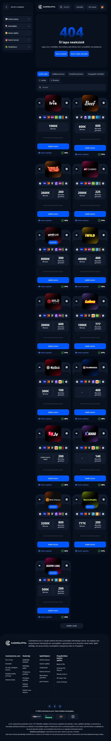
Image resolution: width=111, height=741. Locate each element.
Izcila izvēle (43, 74)
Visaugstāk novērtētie (96, 74)
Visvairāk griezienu (76, 74)
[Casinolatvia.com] (47, 7)
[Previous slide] (40, 117)
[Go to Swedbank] (93, 315)
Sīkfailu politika (25, 685)
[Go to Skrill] (52, 117)
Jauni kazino (44, 681)
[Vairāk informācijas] (66, 103)
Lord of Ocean (62, 682)
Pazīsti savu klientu (27, 691)
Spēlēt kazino (53, 146)
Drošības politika (26, 679)
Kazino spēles (45, 664)
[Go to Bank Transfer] (85, 117)
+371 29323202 (37, 724)
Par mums (92, 7)
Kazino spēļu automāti (79, 54)
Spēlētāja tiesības (26, 661)
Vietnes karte (10, 680)
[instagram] (60, 706)
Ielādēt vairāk (72, 626)
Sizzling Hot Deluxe (61, 669)
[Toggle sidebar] (6, 7)
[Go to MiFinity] (60, 117)
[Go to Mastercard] (48, 117)
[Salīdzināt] (39, 103)
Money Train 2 (62, 674)
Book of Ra (61, 664)
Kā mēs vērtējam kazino (11, 669)
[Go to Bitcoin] (93, 117)
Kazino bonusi (45, 671)
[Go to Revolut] (81, 117)
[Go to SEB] (97, 315)
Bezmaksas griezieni (44, 676)
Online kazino (45, 660)
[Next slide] (66, 117)
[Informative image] (36, 716)
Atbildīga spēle (26, 667)
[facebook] (55, 706)
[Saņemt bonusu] (53, 103)
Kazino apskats (46, 153)
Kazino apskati (61, 54)
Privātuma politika (26, 673)
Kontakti (80, 7)
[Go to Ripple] (97, 117)
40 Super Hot (61, 678)
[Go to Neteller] (56, 117)
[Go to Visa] (44, 117)
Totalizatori (44, 668)
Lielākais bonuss (58, 74)
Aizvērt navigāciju (17, 7)
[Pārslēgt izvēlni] (29, 19)
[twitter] (49, 706)
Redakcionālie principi (10, 675)
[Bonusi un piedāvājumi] (102, 7)
